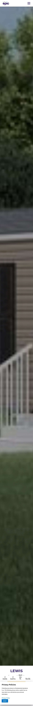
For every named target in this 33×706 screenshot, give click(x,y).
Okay (5, 701)
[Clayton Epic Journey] (6, 3)
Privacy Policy (6, 698)
